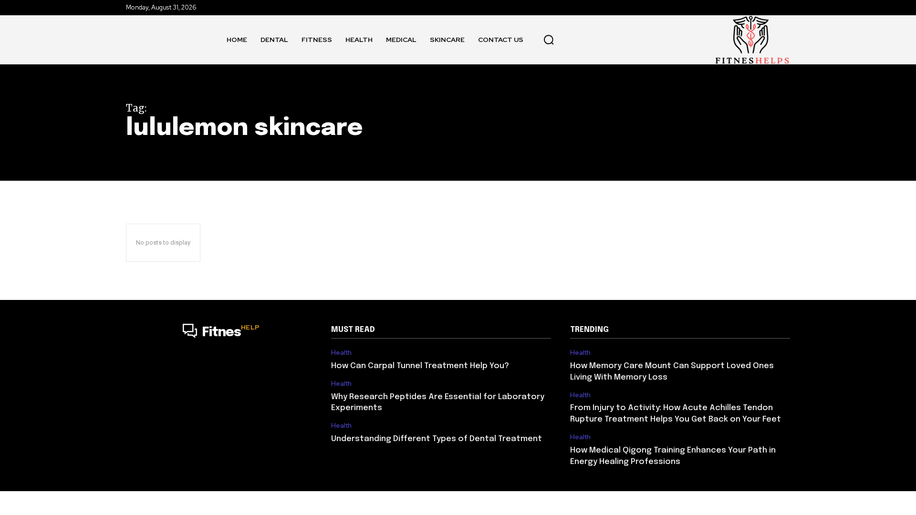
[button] (548, 39)
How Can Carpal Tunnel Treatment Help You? (420, 366)
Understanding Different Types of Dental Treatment (436, 439)
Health (341, 353)
